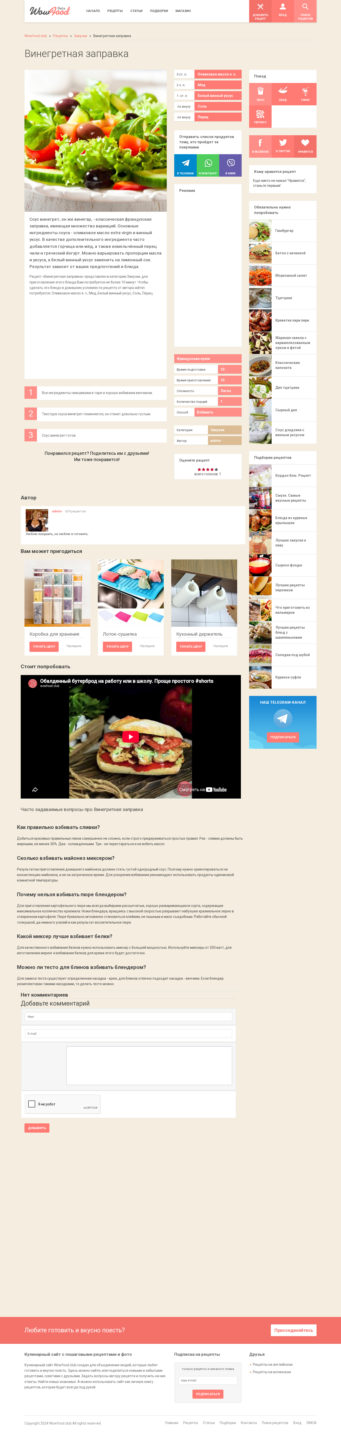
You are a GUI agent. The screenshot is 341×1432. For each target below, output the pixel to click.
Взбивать (205, 412)
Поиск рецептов (275, 1423)
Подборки (228, 1423)
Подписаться (283, 737)
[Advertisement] (95, 335)
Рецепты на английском (273, 1364)
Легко (225, 391)
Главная (171, 1423)
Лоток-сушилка (120, 634)
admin (215, 441)
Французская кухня (193, 359)
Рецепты (190, 1423)
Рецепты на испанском (272, 1372)
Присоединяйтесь (293, 1330)
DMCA (312, 1423)
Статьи (209, 1423)
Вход (297, 1423)
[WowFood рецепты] (49, 11)
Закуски (217, 430)
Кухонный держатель (199, 634)
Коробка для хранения (54, 634)
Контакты (249, 1423)
